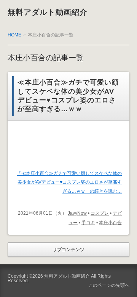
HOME (14, 35)
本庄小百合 (110, 222)
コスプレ (100, 213)
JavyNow (77, 213)
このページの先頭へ (108, 285)
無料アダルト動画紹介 (48, 12)
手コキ (88, 222)
